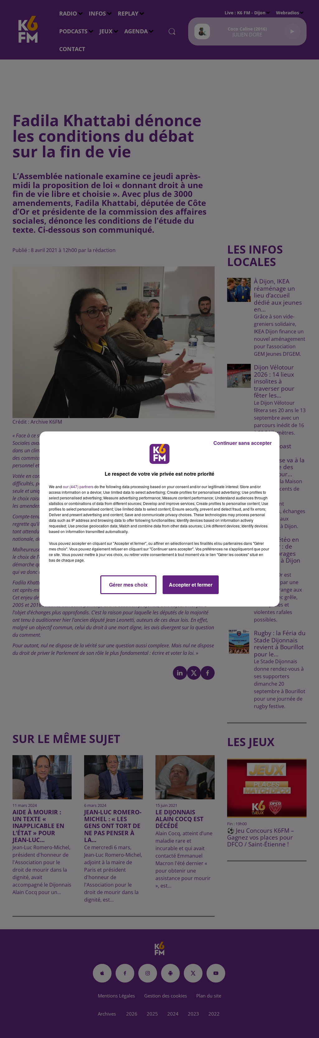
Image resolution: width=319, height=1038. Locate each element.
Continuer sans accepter (242, 442)
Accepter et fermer (190, 584)
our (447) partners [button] (78, 486)
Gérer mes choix (128, 584)
